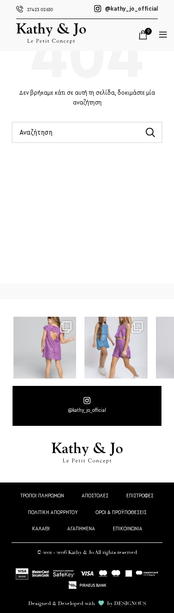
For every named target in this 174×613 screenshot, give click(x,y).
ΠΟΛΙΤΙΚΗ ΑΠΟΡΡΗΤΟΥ (53, 512)
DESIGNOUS (130, 603)
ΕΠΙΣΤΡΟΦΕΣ (140, 495)
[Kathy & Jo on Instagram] (87, 406)
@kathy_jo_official (130, 9)
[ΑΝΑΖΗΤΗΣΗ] (149, 132)
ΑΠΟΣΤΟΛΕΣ (95, 495)
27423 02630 (40, 9)
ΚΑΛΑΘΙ (41, 528)
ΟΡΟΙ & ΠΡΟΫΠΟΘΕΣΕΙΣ (121, 512)
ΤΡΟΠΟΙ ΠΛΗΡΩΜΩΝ (42, 495)
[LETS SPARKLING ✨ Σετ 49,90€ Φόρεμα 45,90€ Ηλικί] (45, 347)
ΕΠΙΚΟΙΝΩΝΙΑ (127, 528)
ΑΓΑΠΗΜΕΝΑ (81, 528)
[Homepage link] (51, 42)
